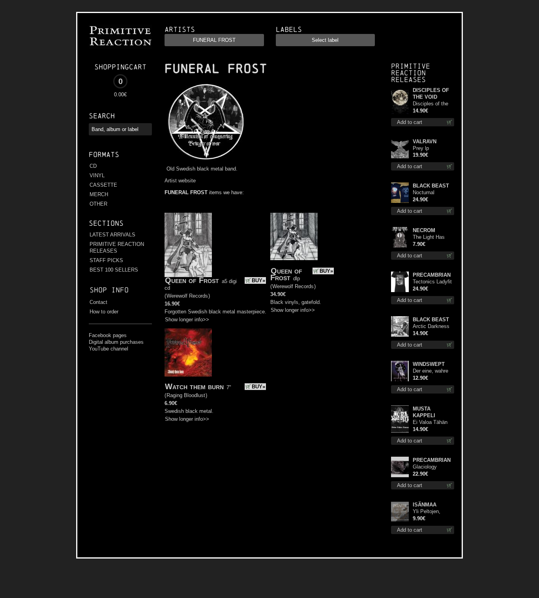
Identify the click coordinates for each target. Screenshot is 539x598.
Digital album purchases (116, 342)
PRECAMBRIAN (432, 275)
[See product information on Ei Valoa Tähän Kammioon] (400, 419)
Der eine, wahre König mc (430, 371)
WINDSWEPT (429, 364)
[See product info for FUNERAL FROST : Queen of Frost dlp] (294, 236)
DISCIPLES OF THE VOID (431, 93)
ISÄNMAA (424, 505)
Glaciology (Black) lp (425, 467)
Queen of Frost (192, 280)
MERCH (99, 194)
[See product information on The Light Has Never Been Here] (400, 237)
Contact (98, 302)
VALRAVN (424, 141)
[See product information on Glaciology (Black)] (400, 467)
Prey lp (421, 148)
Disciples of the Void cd (430, 104)
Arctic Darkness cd (431, 326)
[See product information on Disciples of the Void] (400, 100)
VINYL (97, 175)
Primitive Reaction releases (410, 73)
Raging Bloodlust (186, 395)
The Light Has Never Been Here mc (432, 237)
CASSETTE (103, 185)
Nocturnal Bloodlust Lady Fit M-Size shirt (433, 192)
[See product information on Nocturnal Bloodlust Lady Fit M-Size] (400, 192)
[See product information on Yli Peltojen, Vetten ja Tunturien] (400, 511)
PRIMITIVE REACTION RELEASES (117, 247)
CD (93, 166)
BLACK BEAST (431, 186)
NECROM (424, 230)
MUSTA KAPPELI (424, 412)
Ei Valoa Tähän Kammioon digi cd (433, 422)
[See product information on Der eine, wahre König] (400, 371)
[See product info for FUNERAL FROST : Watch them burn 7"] (188, 352)
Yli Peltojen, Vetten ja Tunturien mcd (429, 511)
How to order (104, 312)
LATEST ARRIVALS (112, 235)
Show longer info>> (187, 319)
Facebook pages (108, 335)
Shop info (109, 290)
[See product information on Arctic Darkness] (400, 326)
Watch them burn (194, 386)
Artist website (180, 181)
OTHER (98, 204)
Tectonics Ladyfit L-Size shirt (432, 282)
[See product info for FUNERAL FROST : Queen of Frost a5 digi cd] (188, 245)
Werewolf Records (187, 296)
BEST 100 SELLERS (114, 270)
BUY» (258, 280)
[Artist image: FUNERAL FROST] (205, 162)
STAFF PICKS (106, 260)
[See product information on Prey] (400, 148)
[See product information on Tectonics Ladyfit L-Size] (400, 282)
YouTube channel (108, 349)
